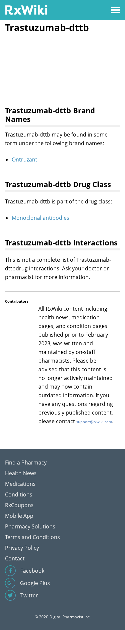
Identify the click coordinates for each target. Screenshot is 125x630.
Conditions (18, 494)
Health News (21, 473)
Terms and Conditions (32, 537)
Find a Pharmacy (26, 462)
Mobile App (19, 515)
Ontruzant (24, 159)
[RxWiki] (26, 9)
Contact (15, 558)
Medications (20, 483)
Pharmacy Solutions (30, 526)
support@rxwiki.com (94, 421)
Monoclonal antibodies (40, 217)
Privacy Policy (22, 547)
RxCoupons (19, 505)
